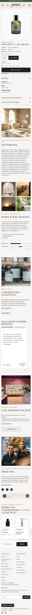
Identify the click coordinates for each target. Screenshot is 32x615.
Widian (18, 559)
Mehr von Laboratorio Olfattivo (10, 510)
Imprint (3, 556)
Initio (18, 556)
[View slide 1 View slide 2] (16, 24)
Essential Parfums (21, 572)
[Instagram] (2, 489)
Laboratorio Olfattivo (7, 42)
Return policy (4, 563)
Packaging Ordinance (6, 569)
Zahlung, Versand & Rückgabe (10, 102)
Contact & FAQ (5, 574)
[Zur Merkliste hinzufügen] (28, 12)
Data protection (5, 566)
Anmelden (26, 597)
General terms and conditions (6, 560)
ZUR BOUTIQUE (11, 429)
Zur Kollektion (5, 313)
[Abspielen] (4, 496)
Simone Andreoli (21, 570)
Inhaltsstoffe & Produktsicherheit (11, 98)
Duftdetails (4, 78)
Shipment (3, 572)
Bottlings (3, 577)
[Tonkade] (7, 522)
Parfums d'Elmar (21, 564)
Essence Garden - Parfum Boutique (14, 608)
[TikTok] (7, 489)
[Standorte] (11, 489)
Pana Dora (19, 567)
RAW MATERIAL (20, 562)
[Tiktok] (2, 612)
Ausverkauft (7, 544)
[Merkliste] (24, 5)
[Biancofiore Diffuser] (21, 522)
